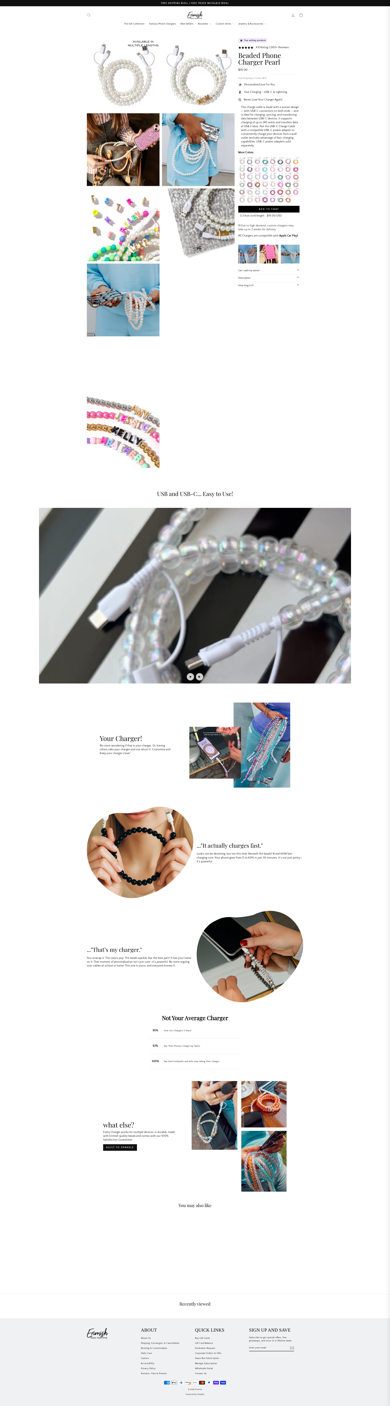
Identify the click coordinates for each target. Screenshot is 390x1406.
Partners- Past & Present (154, 1373)
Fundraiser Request (205, 1348)
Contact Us (201, 1373)
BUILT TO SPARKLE (120, 1147)
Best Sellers (187, 23)
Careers (145, 1358)
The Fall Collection (134, 23)
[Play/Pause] (190, 676)
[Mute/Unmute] (199, 676)
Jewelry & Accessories (251, 23)
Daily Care (146, 1353)
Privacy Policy (148, 1368)
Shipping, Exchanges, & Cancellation (160, 1343)
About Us (146, 1338)
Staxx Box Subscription (207, 1358)
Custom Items (224, 23)
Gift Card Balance (204, 1343)
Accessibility (147, 1363)
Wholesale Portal (204, 1368)
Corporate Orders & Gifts (208, 1353)
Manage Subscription (206, 1363)
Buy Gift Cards (202, 1338)
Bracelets (203, 23)
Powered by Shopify (195, 1394)
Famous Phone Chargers (162, 23)
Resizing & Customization (154, 1348)
